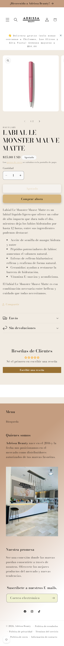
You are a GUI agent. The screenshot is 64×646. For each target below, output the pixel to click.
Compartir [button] (12, 304)
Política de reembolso (46, 626)
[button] (7, 20)
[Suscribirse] (53, 598)
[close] (60, 35)
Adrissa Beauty (23, 626)
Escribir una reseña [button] (32, 370)
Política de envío (19, 637)
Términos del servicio (47, 631)
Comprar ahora (32, 199)
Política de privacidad (20, 631)
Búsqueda (12, 422)
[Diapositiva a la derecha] (39, 121)
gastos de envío (14, 162)
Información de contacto (44, 637)
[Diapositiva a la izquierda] (24, 121)
